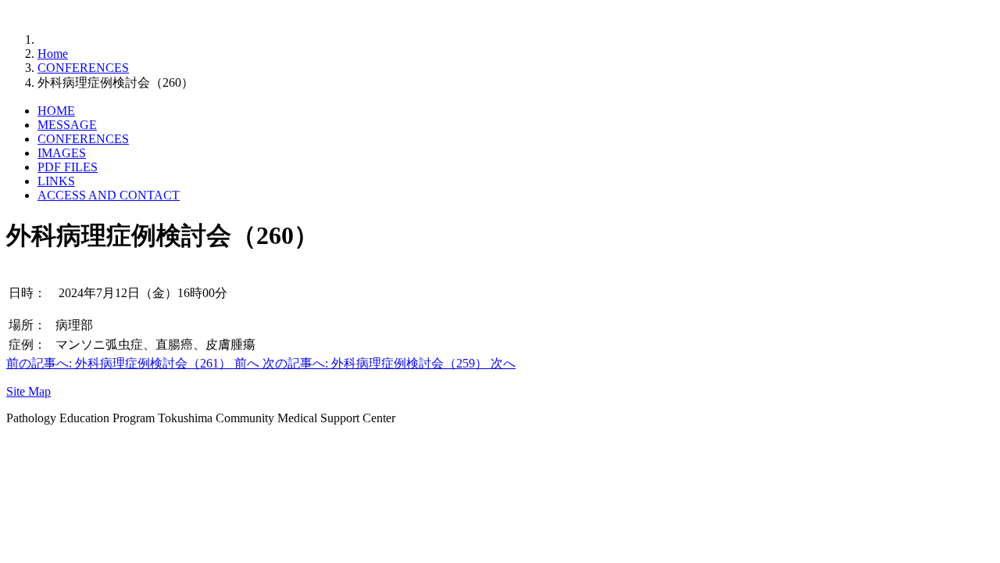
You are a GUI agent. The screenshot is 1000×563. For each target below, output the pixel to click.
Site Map (28, 391)
